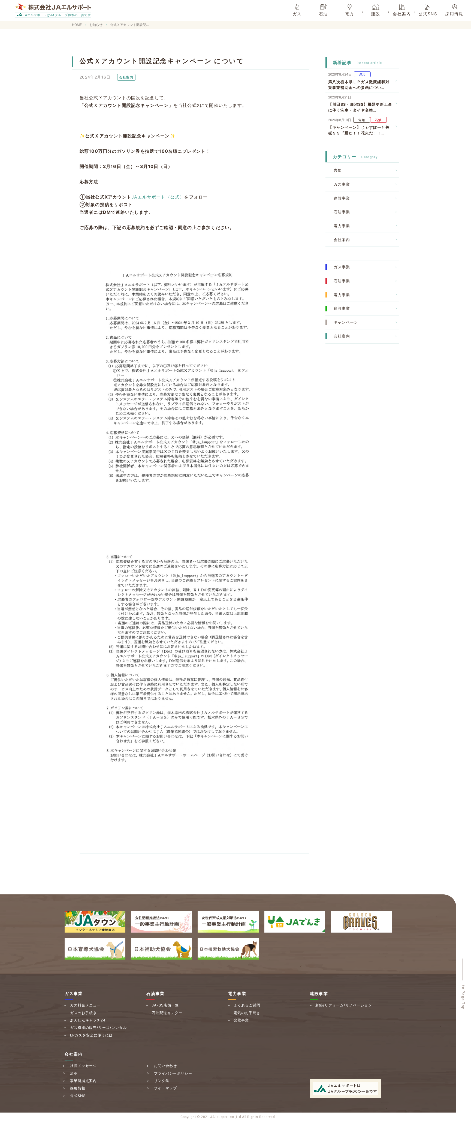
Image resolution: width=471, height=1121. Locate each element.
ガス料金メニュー (85, 1005)
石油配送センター (167, 1013)
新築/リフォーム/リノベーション (343, 1005)
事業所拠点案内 (83, 1080)
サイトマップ (165, 1088)
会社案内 (342, 239)
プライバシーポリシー (173, 1073)
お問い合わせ (165, 1065)
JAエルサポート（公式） (157, 197)
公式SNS (78, 1095)
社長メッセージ (83, 1065)
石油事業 (342, 211)
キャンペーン (346, 322)
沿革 (74, 1073)
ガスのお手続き (83, 1013)
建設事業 (342, 198)
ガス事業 (342, 184)
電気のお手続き (247, 1013)
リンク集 (161, 1080)
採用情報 (77, 1088)
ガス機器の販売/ (98, 1027)
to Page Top (463, 997)
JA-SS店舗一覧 (165, 1005)
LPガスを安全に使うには (91, 1035)
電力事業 (342, 225)
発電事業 (241, 1020)
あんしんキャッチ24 (87, 1020)
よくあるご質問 (247, 1005)
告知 (338, 170)
